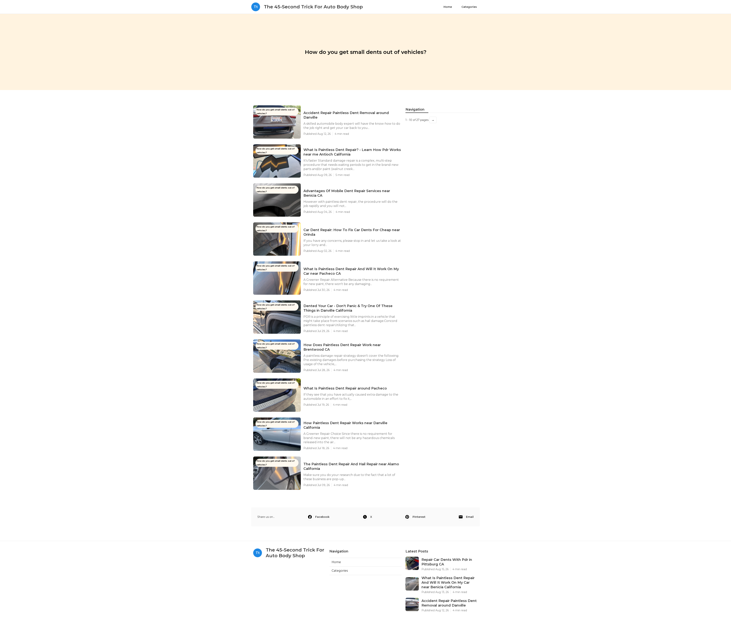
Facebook (322, 517)
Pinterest (419, 517)
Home (448, 7)
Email (470, 517)
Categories (469, 7)
